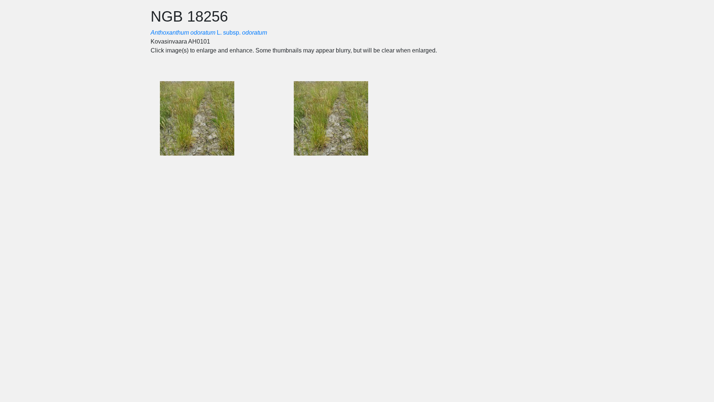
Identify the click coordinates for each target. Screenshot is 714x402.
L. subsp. (209, 32)
